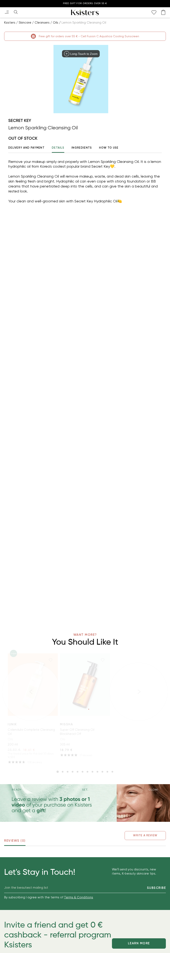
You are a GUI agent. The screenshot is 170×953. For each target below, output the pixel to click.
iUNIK (12, 724)
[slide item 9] (97, 771)
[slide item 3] (67, 771)
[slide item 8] (92, 771)
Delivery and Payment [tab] (26, 147)
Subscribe (156, 888)
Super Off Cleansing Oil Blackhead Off (77, 732)
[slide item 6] (82, 771)
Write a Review (145, 835)
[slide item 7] (87, 771)
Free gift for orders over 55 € (85, 3)
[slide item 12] (112, 771)
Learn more (139, 943)
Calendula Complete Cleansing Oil (31, 732)
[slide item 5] (77, 771)
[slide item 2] (62, 771)
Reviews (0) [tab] (15, 840)
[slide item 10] (102, 771)
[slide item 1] (57, 771)
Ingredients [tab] (82, 147)
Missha (66, 724)
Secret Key (19, 120)
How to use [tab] (108, 147)
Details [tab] (58, 147)
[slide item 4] (72, 771)
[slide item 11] (107, 771)
